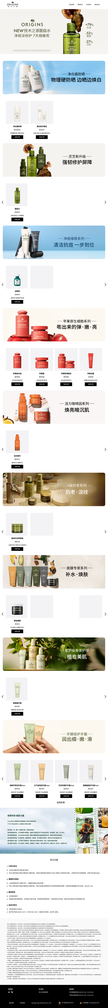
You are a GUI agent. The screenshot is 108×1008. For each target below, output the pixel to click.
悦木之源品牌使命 (43, 992)
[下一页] (105, 202)
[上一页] (3, 202)
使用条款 (22, 1003)
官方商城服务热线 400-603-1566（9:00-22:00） (81, 992)
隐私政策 (11, 1003)
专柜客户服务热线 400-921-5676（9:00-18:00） (81, 995)
